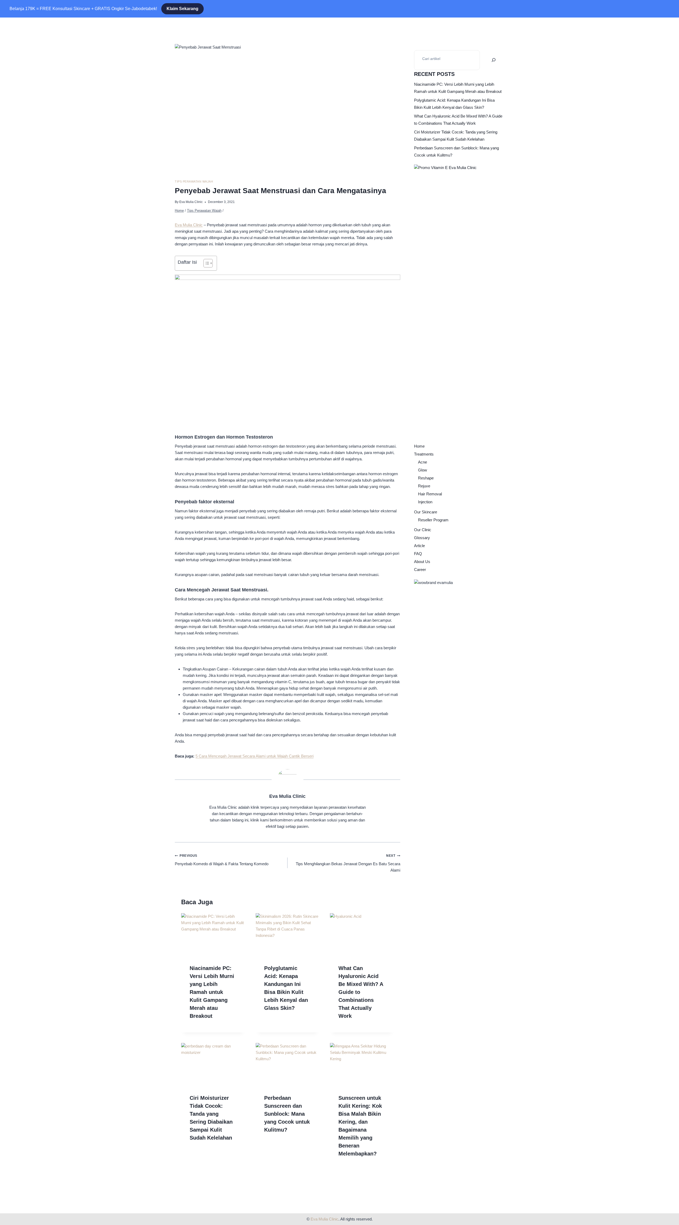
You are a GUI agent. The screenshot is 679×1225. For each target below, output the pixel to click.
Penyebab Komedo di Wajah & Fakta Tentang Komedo (221, 860)
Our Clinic (422, 529)
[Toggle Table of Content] (205, 263)
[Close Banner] (12, 9)
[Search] (493, 60)
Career (420, 569)
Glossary (422, 537)
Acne (422, 462)
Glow (422, 470)
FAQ (418, 553)
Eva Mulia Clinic (191, 202)
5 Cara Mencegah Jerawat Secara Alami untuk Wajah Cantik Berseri (254, 756)
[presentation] (213, 934)
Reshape (426, 478)
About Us (422, 561)
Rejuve (424, 486)
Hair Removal (430, 494)
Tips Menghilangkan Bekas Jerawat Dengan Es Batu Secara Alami (348, 863)
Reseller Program (433, 520)
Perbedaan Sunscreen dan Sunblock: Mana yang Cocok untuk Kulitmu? (287, 1114)
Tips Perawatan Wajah (194, 181)
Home (419, 446)
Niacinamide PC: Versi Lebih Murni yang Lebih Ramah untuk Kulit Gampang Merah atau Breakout (212, 992)
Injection (425, 502)
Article (419, 545)
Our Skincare (425, 512)
